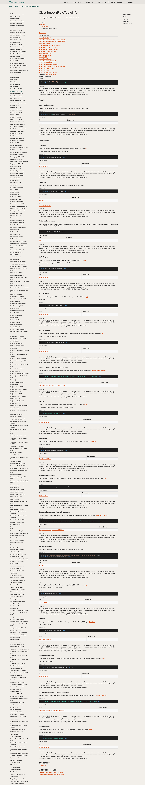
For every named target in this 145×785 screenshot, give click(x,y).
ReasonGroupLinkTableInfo (18, 463)
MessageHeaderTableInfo (17, 211)
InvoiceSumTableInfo (16, 112)
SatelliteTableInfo (15, 639)
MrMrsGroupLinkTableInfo (17, 225)
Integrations (77, 2)
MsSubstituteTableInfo (16, 236)
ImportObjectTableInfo (16, 93)
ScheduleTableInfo (15, 642)
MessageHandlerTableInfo (17, 208)
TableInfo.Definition (45, 206)
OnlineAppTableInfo (15, 257)
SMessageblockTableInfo (17, 577)
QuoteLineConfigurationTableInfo (18, 449)
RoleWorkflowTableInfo (17, 549)
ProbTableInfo (14, 348)
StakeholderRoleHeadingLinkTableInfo (18, 726)
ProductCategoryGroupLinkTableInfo (19, 351)
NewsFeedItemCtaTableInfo (18, 241)
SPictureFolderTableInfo (17, 584)
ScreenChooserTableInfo (17, 646)
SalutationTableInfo (15, 637)
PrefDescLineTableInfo (16, 320)
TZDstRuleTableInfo (15, 762)
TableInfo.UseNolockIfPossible (48, 49)
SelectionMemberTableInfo (18, 687)
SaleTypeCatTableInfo (16, 617)
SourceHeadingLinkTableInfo (18, 716)
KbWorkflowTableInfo (16, 154)
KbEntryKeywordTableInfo (17, 131)
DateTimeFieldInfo (45, 459)
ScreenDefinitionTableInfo (17, 663)
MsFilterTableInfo (15, 234)
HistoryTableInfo (15, 84)
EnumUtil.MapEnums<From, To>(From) (51, 773)
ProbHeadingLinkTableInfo (17, 345)
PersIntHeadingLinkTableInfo (18, 299)
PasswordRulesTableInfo (17, 275)
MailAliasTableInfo (15, 192)
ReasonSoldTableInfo (16, 474)
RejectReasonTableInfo (16, 509)
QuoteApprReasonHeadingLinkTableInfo (19, 426)
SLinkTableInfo (14, 563)
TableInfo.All (43, 57)
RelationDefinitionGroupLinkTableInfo (18, 512)
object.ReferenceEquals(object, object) (52, 66)
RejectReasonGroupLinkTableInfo (18, 502)
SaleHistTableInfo (15, 603)
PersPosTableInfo (15, 308)
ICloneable (42, 33)
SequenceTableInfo (15, 691)
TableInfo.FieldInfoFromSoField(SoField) (52, 42)
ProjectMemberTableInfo (17, 401)
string (41, 123)
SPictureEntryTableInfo (16, 582)
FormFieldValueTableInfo (17, 53)
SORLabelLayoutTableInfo (17, 580)
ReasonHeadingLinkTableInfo (18, 466)
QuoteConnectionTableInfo (18, 435)
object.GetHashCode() (46, 68)
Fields (124, 16)
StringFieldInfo (44, 602)
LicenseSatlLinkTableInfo (17, 175)
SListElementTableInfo (16, 568)
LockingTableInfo (15, 180)
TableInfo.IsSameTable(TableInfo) (49, 45)
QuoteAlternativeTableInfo (17, 419)
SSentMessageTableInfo (17, 587)
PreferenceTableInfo (16, 324)
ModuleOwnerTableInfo (17, 222)
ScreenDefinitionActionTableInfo (19, 649)
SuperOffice (48, 74)
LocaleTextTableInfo (16, 178)
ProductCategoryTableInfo (18, 358)
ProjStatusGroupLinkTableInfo (18, 387)
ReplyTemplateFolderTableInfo (19, 533)
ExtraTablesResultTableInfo (18, 35)
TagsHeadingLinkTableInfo (17, 774)
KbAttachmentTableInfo (17, 121)
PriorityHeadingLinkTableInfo (18, 338)
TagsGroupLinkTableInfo (17, 772)
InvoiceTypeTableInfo (16, 117)
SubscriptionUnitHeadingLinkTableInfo (18, 743)
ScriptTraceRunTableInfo (17, 665)
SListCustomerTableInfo (17, 566)
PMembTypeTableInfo (16, 272)
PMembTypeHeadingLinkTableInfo (18, 269)
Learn (66, 2)
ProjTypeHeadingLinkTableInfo (18, 396)
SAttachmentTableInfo (16, 552)
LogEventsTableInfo (15, 185)
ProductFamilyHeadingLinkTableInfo (19, 365)
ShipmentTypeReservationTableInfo (19, 699)
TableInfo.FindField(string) (47, 47)
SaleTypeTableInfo (15, 630)
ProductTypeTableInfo (16, 380)
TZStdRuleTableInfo (15, 767)
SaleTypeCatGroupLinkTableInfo (19, 610)
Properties (125, 19)
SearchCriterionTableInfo (17, 682)
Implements (126, 21)
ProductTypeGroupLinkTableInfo (19, 373)
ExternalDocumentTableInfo (18, 21)
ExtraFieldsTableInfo (16, 28)
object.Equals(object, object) (48, 64)
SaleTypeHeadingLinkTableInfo (19, 621)
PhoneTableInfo (14, 317)
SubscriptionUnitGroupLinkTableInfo (19, 739)
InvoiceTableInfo (15, 114)
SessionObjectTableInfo (17, 696)
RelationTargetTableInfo (17, 522)
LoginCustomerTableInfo (17, 187)
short (85, 405)
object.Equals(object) (46, 63)
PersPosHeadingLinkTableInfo (18, 306)
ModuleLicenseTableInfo (17, 220)
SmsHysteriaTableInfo (16, 705)
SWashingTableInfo (15, 599)
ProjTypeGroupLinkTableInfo (18, 394)
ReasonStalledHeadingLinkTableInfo (19, 481)
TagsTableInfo (14, 776)
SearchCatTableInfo (16, 675)
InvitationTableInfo (15, 107)
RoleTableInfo (14, 547)
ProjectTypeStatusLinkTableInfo (19, 405)
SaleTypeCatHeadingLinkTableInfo (18, 613)
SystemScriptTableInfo (16, 760)
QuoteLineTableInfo (16, 452)
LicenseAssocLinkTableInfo (17, 173)
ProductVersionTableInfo (17, 382)
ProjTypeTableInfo (15, 398)
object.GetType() (44, 70)
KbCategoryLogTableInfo (17, 124)
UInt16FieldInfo (44, 422)
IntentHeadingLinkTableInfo (18, 103)
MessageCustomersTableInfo (18, 206)
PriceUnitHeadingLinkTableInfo (19, 331)
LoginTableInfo (14, 189)
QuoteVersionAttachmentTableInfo (19, 458)
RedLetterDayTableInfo (17, 492)
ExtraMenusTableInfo (16, 30)
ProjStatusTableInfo (15, 391)
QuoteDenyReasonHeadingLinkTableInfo (19, 443)
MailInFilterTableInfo (16, 196)
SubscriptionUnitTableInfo (17, 747)
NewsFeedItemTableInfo (17, 250)
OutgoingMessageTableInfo (18, 261)
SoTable (41, 200)
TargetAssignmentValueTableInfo (19, 781)
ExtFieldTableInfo (15, 16)
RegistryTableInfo (15, 499)
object (42, 24)
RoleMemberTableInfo (16, 545)
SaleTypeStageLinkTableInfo (18, 628)
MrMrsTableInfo (14, 229)
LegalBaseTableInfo (15, 168)
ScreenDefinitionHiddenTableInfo (18, 656)
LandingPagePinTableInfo (17, 157)
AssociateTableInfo (102, 515)
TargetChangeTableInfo (17, 783)
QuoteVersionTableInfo (16, 461)
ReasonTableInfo (15, 487)
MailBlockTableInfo (15, 194)
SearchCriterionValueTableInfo (19, 684)
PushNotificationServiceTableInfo (18, 411)
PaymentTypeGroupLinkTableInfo (19, 288)
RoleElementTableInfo (16, 542)
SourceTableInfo (15, 719)
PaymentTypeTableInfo (16, 294)
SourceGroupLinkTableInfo (17, 714)
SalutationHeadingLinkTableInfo (19, 635)
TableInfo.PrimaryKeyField (47, 61)
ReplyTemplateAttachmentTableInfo (19, 527)
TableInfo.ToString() (45, 38)
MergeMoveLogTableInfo (17, 203)
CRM (52, 74)
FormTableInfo (14, 61)
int (86, 148)
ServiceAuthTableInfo (16, 694)
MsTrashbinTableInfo (16, 239)
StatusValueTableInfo (16, 736)
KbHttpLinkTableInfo (16, 145)
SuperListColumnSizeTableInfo (19, 755)
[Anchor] (38, 100)
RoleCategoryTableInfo (17, 540)
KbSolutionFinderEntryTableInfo (19, 147)
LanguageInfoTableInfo (16, 164)
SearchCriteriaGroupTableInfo (18, 677)
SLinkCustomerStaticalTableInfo (19, 559)
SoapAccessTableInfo (16, 712)
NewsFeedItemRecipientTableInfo (19, 246)
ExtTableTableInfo (15, 18)
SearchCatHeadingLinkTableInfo (19, 673)
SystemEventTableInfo (16, 758)
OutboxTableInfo (15, 259)
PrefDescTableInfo (15, 322)
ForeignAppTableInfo (16, 44)
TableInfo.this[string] (45, 59)
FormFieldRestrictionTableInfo (18, 51)
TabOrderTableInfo (15, 769)
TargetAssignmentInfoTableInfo (19, 779)
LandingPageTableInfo (16, 159)
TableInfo (45, 26)
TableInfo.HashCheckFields (47, 51)
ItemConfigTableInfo (16, 119)
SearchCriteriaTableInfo (17, 680)
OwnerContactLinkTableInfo (18, 264)
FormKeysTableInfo (15, 56)
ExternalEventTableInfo (16, 23)
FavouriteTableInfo (15, 39)
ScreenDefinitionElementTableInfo (19, 652)
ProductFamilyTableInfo (17, 369)
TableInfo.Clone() (44, 43)
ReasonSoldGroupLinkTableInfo (19, 468)
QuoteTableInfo (14, 455)
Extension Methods (127, 23)
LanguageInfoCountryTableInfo (19, 161)
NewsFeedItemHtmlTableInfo (18, 243)
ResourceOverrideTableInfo (18, 538)
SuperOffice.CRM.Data (15, 6)
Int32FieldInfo (43, 166)
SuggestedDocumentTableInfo (19, 753)
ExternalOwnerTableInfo (17, 25)
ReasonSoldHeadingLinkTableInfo (18, 471)
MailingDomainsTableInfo (17, 201)
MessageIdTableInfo (16, 213)
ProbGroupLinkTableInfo (17, 343)
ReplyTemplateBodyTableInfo (18, 531)
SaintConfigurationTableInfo (18, 601)
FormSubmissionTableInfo (17, 58)
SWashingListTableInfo (16, 596)
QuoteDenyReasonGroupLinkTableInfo (18, 439)
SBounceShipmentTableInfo (18, 554)
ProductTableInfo (15, 371)
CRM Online (89, 2)
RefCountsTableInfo (16, 496)
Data (55, 74)
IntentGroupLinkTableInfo (17, 100)
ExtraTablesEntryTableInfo (17, 32)
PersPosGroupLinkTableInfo (18, 303)
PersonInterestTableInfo (17, 310)
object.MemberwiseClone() (48, 72)
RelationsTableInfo (15, 524)
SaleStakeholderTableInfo (17, 606)
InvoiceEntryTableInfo (16, 110)
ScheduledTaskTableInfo (17, 644)
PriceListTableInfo (15, 327)
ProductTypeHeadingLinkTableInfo (18, 376)
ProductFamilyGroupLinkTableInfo (18, 361)
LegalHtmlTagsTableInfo (17, 171)
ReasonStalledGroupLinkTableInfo (18, 477)
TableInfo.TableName (45, 53)
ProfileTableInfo (14, 384)
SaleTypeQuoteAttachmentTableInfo (19, 624)
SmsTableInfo (14, 707)
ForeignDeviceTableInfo (17, 46)
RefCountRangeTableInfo (17, 494)
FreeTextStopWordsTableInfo (18, 65)
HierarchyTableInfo (15, 82)
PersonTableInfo (15, 313)
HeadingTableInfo (15, 77)
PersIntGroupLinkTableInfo (17, 296)
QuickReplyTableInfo (16, 416)
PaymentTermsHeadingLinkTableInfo (19, 282)
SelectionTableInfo (15, 689)
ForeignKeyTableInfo (16, 49)
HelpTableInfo (14, 79)
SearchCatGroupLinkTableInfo (18, 670)
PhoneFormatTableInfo (16, 315)
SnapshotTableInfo (15, 709)
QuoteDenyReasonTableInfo (18, 446)
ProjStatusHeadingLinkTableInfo (19, 389)
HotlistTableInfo (14, 86)
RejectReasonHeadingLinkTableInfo (19, 506)
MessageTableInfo (15, 215)
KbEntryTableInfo (15, 136)
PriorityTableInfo (15, 341)
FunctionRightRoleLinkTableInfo (19, 70)
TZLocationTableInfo (16, 765)
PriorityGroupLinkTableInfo (17, 336)
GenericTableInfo (15, 75)
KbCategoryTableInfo (16, 126)
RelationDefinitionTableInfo (18, 520)
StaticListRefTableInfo (16, 731)
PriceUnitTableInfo (15, 334)
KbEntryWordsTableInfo (17, 138)
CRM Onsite (102, 2)
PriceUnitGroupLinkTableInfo (18, 329)
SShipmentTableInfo (16, 591)
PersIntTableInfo (15, 301)
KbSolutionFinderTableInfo (17, 150)
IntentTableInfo (14, 105)
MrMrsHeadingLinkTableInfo (18, 227)
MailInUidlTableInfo (15, 199)
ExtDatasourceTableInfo (17, 14)
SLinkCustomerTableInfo (17, 561)
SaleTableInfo (14, 608)
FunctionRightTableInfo (16, 72)
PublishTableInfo (15, 408)
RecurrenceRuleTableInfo (17, 489)
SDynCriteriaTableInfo (16, 556)
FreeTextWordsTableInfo (17, 68)
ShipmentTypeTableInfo (17, 702)
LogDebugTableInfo (15, 182)
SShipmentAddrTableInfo (17, 589)
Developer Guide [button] (116, 2)
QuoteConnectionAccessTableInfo (19, 432)
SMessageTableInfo (15, 575)
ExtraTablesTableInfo (16, 37)
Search (130, 2)
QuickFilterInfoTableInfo (17, 414)
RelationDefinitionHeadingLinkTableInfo (18, 516)
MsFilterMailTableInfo (16, 232)
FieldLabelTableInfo (15, 42)
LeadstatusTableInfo (16, 166)
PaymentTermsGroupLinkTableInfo (18, 278)
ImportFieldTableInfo (32, 6)
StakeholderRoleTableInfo (17, 729)
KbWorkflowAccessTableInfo (18, 152)
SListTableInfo (14, 573)
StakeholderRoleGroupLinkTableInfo (19, 722)
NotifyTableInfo (14, 254)
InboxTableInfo (14, 98)
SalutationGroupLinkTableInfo (18, 632)
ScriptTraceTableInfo (16, 668)
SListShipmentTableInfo (17, 570)
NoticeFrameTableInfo (16, 252)
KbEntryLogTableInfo (16, 133)
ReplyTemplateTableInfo (17, 535)
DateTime (93, 441)
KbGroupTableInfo (15, 143)
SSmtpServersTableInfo (17, 594)
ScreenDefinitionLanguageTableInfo (19, 660)
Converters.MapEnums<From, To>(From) (52, 774)
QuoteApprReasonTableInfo (18, 429)
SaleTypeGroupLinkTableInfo (18, 619)
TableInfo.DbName (45, 55)
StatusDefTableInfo (15, 734)
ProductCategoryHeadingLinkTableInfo (18, 355)
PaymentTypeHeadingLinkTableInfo (19, 291)
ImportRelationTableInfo (17, 96)
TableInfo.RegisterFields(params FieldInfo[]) (53, 40)
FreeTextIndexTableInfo (17, 63)
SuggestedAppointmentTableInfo (18, 750)
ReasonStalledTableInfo (17, 485)
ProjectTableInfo (15, 403)
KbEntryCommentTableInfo (18, 128)
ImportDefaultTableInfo (17, 89)
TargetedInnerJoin (45, 385)
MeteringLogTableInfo (16, 218)
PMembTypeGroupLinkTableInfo (19, 266)
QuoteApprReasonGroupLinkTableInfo (18, 422)
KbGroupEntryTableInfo (17, 140)
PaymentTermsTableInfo (17, 285)
